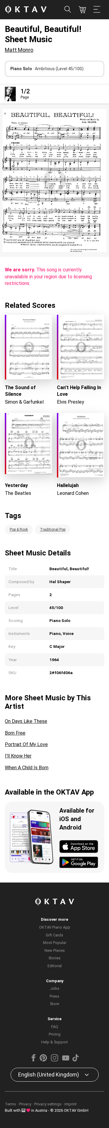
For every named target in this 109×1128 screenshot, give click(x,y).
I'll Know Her (18, 756)
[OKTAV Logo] (26, 10)
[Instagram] (54, 1060)
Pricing (55, 1034)
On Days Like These (26, 721)
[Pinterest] (43, 1060)
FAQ (54, 1026)
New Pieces (55, 950)
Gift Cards (54, 935)
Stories (54, 958)
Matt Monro (19, 50)
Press (54, 996)
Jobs (54, 988)
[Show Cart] (82, 10)
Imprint (70, 1104)
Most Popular (54, 942)
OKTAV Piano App (54, 927)
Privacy (25, 1104)
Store (54, 1003)
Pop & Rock (19, 529)
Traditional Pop (52, 529)
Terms (10, 1104)
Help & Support (54, 1042)
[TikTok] (75, 1060)
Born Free (15, 733)
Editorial (55, 966)
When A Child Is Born (26, 767)
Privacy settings (47, 1104)
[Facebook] (33, 1060)
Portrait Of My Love (26, 744)
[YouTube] (66, 1060)
